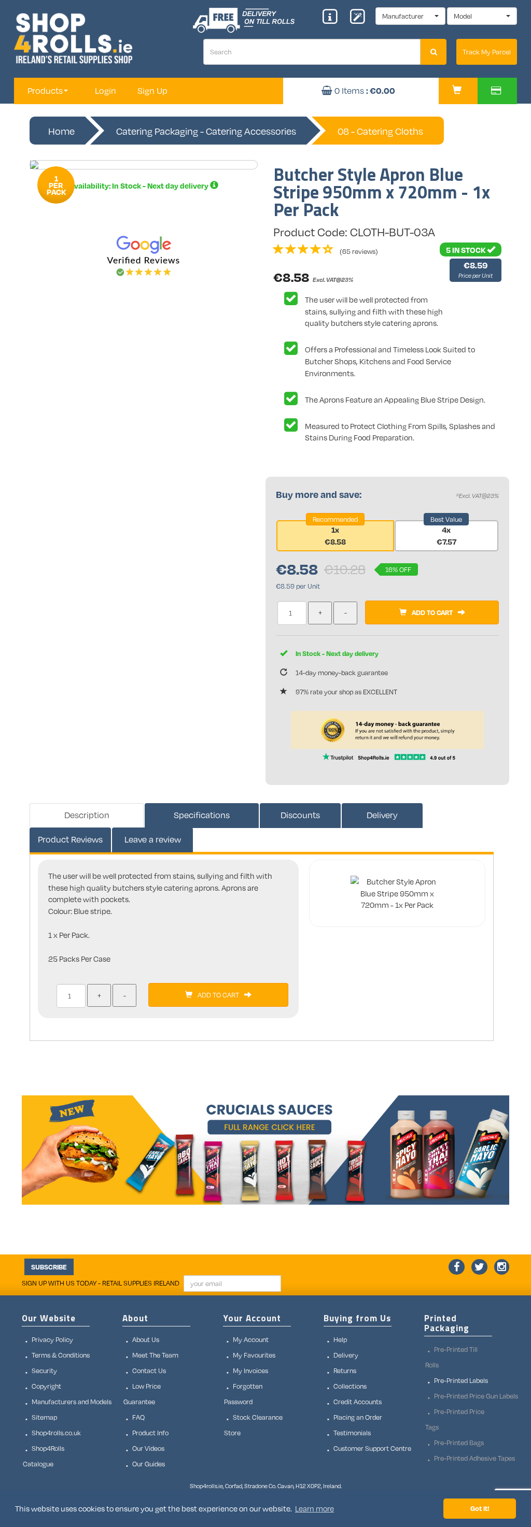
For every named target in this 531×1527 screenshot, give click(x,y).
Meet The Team (155, 1355)
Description (86, 815)
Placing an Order (357, 1417)
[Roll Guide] (333, 17)
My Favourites (254, 1355)
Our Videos (148, 1448)
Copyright (46, 1386)
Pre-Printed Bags (459, 1442)
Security (44, 1370)
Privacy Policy (52, 1339)
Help (340, 1339)
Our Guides (148, 1464)
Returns (344, 1370)
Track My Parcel (487, 52)
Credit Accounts (357, 1401)
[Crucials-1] (265, 1150)
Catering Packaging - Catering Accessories (206, 131)
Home (61, 131)
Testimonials (352, 1433)
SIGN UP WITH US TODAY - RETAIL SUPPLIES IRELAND (100, 1283)
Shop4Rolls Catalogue (43, 1456)
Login (105, 90)
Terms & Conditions (61, 1355)
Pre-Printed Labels (461, 1380)
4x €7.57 (446, 535)
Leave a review (152, 839)
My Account (251, 1339)
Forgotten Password (243, 1394)
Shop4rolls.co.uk (56, 1433)
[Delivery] (214, 185)
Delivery (382, 815)
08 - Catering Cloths (380, 131)
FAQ (138, 1417)
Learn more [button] (314, 1508)
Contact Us (149, 1370)
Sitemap (44, 1417)
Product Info (150, 1433)
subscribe (49, 1267)
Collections (350, 1386)
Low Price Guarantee (142, 1394)
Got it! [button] (480, 1508)
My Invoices (250, 1370)
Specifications (202, 815)
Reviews (70, 839)
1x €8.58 (335, 535)
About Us (145, 1339)
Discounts (300, 815)
